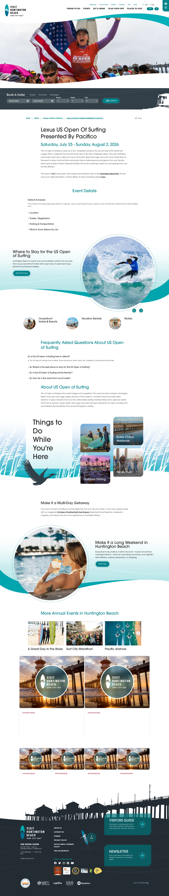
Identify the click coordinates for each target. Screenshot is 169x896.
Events (86, 9)
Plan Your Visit (116, 9)
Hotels (33, 95)
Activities (43, 95)
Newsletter (118, 852)
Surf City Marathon (79, 649)
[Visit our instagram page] (166, 7)
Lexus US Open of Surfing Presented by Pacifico (85, 118)
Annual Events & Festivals (54, 118)
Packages (54, 95)
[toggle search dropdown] (156, 8)
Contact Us (59, 832)
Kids (86, 97)
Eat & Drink (99, 9)
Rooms (58, 97)
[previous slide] (134, 310)
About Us (58, 828)
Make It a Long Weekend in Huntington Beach (121, 545)
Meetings (93, 4)
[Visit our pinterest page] (68, 863)
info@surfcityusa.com (27, 858)
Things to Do (73, 9)
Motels (128, 319)
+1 (21, 852)
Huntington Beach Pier (109, 174)
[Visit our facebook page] (166, 3)
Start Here (102, 564)
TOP (91, 838)
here (103, 177)
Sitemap (57, 836)
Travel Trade (104, 4)
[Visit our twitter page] (59, 863)
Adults (72, 97)
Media (113, 4)
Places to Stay (134, 9)
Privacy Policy (60, 840)
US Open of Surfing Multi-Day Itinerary (73, 512)
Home (29, 118)
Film (129, 4)
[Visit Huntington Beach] (15, 10)
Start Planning (21, 273)
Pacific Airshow (115, 649)
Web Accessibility (61, 851)
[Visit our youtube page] (72, 863)
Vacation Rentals (92, 319)
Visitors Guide (121, 820)
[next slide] (141, 310)
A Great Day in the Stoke (45, 649)
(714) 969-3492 (26, 852)
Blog (135, 4)
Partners (122, 4)
